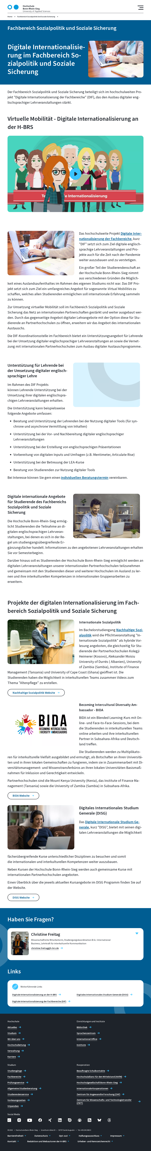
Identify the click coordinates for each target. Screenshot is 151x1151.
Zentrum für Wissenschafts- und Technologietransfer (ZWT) (104, 1101)
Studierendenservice (18, 1094)
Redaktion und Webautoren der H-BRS (47, 1141)
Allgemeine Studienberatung (22, 1088)
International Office (87, 1038)
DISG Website (21, 897)
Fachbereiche (14, 1076)
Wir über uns (14, 1038)
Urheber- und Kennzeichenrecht (94, 1141)
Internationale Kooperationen (92, 1088)
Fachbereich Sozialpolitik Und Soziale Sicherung (36, 16)
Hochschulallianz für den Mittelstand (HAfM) (99, 1076)
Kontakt (12, 1141)
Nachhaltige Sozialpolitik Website (34, 692)
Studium (12, 1033)
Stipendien (13, 1106)
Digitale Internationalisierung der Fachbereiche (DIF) (39, 1001)
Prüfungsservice (16, 1082)
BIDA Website (21, 795)
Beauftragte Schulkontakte (91, 1070)
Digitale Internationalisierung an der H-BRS (34, 994)
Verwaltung (14, 1050)
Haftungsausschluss (89, 1135)
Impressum (116, 1135)
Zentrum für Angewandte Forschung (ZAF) (98, 1094)
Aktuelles (12, 1027)
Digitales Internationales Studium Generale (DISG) (102, 994)
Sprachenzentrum (86, 1033)
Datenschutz (41, 1135)
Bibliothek (82, 1027)
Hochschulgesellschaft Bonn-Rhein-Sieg (97, 1082)
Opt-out (63, 1135)
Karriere (12, 1056)
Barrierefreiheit (15, 1135)
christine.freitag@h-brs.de (45, 948)
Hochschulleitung (17, 1044)
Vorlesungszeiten (17, 1100)
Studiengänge (15, 1070)
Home (10, 16)
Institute (81, 1044)
